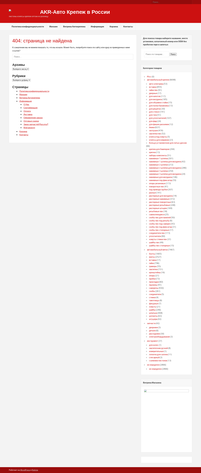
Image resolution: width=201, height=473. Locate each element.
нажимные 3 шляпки (158, 171)
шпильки (153, 313)
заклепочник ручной (158, 348)
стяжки (152, 297)
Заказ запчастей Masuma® (36, 124)
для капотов (154, 96)
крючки (152, 152)
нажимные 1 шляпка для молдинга (165, 161)
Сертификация (30, 108)
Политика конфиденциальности (28, 26)
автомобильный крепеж (158, 80)
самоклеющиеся (156, 214)
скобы (152, 291)
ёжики (152, 127)
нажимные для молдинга (160, 177)
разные (152, 192)
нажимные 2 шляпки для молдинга (165, 168)
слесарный (154, 357)
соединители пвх (157, 233)
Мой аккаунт (29, 127)
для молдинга (155, 99)
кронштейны (155, 272)
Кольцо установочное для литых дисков (168, 143)
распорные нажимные (159, 199)
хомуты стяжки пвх (158, 239)
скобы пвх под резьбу (159, 220)
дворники (153, 327)
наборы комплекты (158, 155)
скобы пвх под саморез (160, 224)
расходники (154, 334)
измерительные (156, 351)
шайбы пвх (154, 242)
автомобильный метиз (157, 250)
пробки (152, 279)
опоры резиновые (157, 183)
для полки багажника (159, 105)
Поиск (173, 54)
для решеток (155, 109)
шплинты (153, 316)
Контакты (128, 26)
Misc (149, 76)
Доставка (28, 114)
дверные (153, 93)
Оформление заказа (33, 117)
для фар (153, 121)
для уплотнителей (157, 118)
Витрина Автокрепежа (74, 26)
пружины (153, 285)
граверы (153, 266)
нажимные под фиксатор (160, 180)
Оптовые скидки (31, 121)
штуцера (153, 319)
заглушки (153, 130)
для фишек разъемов (159, 124)
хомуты (152, 307)
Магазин (53, 26)
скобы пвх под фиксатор (160, 227)
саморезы (153, 288)
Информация (97, 26)
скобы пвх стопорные (159, 230)
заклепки (153, 269)
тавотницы (154, 300)
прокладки (154, 282)
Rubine (35, 470)
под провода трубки (158, 189)
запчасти (151, 323)
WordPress (25, 470)
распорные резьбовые (159, 205)
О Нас (26, 104)
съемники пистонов (158, 360)
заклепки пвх (155, 133)
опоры (152, 275)
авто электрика (156, 84)
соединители (155, 294)
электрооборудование (159, 337)
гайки (151, 263)
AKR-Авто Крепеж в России (75, 12)
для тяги (153, 115)
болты (152, 254)
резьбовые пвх (156, 211)
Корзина (114, 26)
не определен (153, 365)
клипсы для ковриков (159, 140)
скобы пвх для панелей (160, 217)
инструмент (152, 341)
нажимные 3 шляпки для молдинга (165, 174)
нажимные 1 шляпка (158, 158)
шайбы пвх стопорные (159, 245)
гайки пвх (153, 90)
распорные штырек (158, 208)
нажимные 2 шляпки (158, 165)
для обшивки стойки (158, 102)
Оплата (27, 111)
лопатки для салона (158, 354)
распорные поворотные (160, 202)
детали (152, 330)
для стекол (154, 112)
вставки (152, 87)
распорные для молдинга (161, 196)
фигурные (153, 303)
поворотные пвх (156, 186)
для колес (153, 345)
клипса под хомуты (158, 137)
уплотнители (155, 236)
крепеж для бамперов (159, 149)
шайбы (152, 310)
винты (152, 257)
